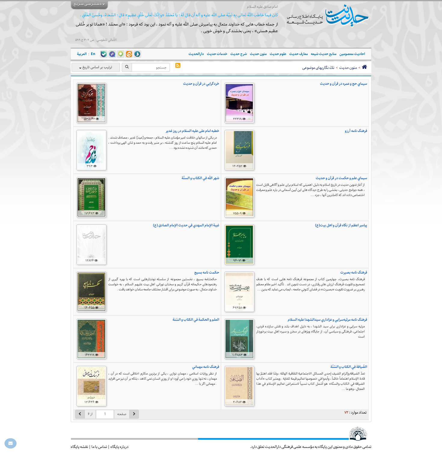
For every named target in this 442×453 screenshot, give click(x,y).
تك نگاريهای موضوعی (318, 68)
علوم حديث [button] (278, 54)
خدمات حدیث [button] (217, 54)
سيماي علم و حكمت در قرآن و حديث (341, 178)
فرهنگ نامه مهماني (205, 367)
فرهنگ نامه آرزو (356, 131)
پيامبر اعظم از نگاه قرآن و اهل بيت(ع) (341, 225)
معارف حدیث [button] (298, 54)
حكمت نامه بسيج (206, 272)
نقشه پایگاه (79, 447)
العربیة (82, 54)
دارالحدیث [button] (196, 54)
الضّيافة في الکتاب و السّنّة (348, 367)
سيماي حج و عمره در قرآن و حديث (343, 84)
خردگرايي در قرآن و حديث (201, 84)
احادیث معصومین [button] (352, 54)
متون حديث (348, 68)
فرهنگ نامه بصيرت (353, 272)
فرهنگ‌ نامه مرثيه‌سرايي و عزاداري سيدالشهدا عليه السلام (327, 320)
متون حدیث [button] (258, 54)
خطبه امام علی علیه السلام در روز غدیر (192, 131)
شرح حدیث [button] (238, 54)
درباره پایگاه (119, 447)
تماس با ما (99, 447)
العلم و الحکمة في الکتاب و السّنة (196, 320)
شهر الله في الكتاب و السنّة (200, 178)
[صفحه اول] (364, 68)
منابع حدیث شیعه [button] (323, 54)
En (93, 54)
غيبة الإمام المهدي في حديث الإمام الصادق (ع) (186, 225)
